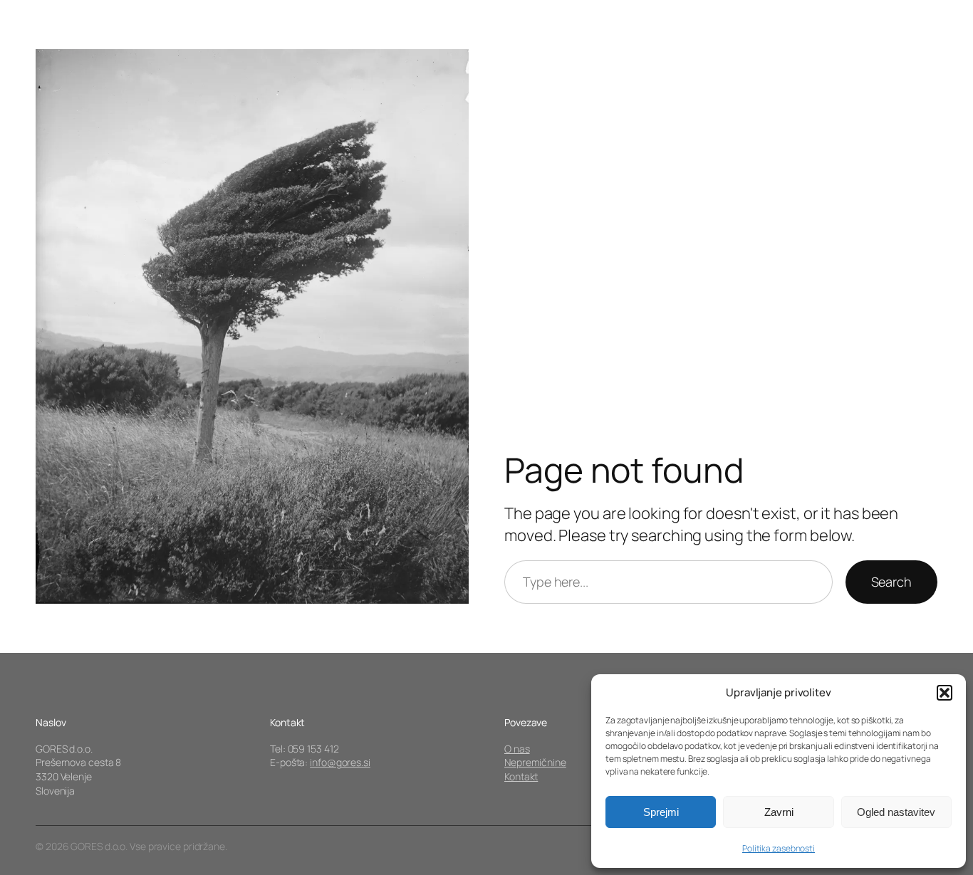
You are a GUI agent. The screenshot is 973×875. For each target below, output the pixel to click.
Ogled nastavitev (896, 812)
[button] (944, 693)
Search (891, 581)
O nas (517, 748)
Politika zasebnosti (778, 848)
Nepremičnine (535, 762)
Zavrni (779, 812)
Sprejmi (661, 812)
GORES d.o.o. (84, 38)
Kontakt (521, 776)
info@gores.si (340, 762)
